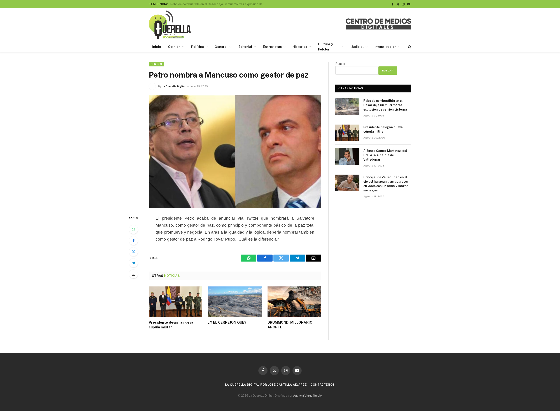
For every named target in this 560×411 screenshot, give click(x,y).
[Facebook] (133, 240)
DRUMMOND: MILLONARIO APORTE (290, 324)
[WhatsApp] (133, 229)
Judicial (358, 47)
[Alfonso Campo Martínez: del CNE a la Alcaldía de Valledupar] (347, 156)
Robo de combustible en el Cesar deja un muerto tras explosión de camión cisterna (385, 105)
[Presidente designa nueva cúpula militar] (175, 301)
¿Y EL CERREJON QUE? (227, 322)
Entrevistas (272, 47)
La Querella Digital (174, 86)
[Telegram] (133, 262)
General (221, 47)
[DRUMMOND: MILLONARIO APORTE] (294, 301)
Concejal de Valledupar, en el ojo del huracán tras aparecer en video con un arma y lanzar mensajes (385, 183)
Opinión (174, 47)
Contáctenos (323, 384)
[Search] (409, 47)
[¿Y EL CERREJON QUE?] (235, 301)
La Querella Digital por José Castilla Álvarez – (267, 384)
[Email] (133, 274)
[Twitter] (133, 251)
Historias (299, 47)
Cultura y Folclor (325, 46)
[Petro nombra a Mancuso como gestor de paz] (235, 151)
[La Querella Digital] (170, 24)
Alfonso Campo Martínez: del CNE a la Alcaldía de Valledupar (385, 155)
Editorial (245, 47)
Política (197, 47)
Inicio (156, 47)
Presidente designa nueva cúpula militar (198, 4)
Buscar (340, 64)
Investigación (385, 47)
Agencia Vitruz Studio (307, 395)
